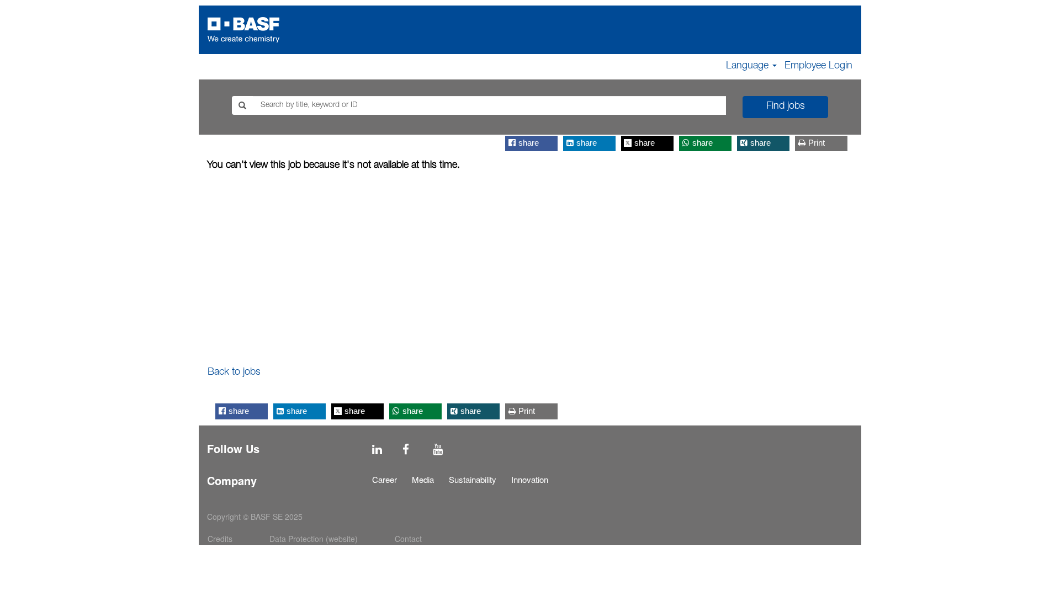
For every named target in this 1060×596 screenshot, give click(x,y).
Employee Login (818, 66)
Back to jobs (234, 372)
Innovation (529, 479)
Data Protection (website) (313, 538)
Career (384, 479)
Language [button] (748, 66)
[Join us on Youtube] (437, 449)
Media (423, 479)
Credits (220, 538)
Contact (408, 538)
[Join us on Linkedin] (377, 449)
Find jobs (785, 106)
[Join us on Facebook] (406, 449)
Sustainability (472, 479)
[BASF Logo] (243, 30)
